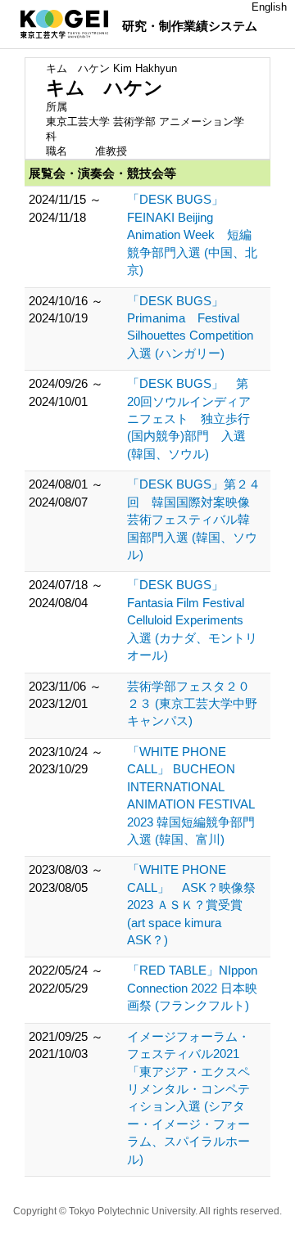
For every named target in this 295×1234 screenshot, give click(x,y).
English (269, 7)
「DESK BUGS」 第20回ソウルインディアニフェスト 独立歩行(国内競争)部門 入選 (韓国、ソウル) (189, 418)
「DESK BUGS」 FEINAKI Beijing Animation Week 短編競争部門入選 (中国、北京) (192, 234)
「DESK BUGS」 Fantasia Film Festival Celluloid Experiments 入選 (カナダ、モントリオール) (192, 620)
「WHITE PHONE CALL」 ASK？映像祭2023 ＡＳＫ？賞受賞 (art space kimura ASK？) (191, 904)
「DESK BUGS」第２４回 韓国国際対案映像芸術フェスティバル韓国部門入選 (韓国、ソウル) (194, 519)
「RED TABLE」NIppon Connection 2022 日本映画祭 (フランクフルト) (192, 987)
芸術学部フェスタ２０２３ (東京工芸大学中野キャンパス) (192, 703)
